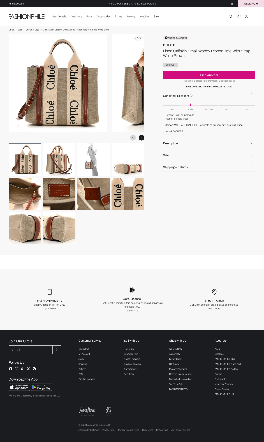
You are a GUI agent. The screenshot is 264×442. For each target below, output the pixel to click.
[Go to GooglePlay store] (41, 389)
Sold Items (129, 374)
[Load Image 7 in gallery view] (93, 194)
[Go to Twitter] (28, 369)
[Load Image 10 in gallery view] (59, 228)
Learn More (49, 308)
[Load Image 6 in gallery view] (59, 194)
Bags (20, 29)
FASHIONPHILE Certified (226, 369)
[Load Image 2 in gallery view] (59, 159)
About (217, 349)
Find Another (209, 74)
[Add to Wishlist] (138, 38)
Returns (82, 369)
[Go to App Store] (20, 389)
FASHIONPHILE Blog (225, 359)
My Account (84, 354)
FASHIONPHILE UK (224, 394)
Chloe (11, 29)
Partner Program (222, 389)
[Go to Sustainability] (108, 411)
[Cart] (254, 16)
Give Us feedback (86, 379)
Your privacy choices (180, 430)
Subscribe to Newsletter (180, 379)
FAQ (80, 374)
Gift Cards (174, 364)
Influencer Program (224, 384)
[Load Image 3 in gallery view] (93, 159)
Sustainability (221, 379)
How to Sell (129, 349)
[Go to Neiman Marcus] (87, 411)
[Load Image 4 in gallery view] (128, 159)
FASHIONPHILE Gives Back (228, 364)
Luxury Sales (175, 359)
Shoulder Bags (33, 29)
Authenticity (174, 354)
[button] (230, 16)
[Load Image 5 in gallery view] (25, 194)
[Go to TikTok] (22, 369)
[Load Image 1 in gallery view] (25, 159)
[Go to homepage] (26, 16)
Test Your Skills (176, 384)
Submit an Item (131, 354)
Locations (219, 354)
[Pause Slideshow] (232, 3)
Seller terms (147, 430)
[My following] (238, 16)
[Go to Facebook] (11, 369)
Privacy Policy (108, 430)
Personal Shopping (178, 369)
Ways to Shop (175, 349)
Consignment (130, 369)
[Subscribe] (56, 349)
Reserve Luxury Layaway (180, 374)
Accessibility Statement (88, 430)
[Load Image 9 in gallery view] (25, 228)
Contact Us (83, 349)
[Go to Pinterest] (34, 369)
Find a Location (17, 3)
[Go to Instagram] (16, 369)
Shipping (82, 364)
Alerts (81, 359)
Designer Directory (132, 364)
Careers (218, 374)
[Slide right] (141, 138)
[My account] (246, 16)
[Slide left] (133, 138)
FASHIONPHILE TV (178, 389)
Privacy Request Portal (128, 430)
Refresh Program (132, 359)
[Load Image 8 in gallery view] (128, 194)
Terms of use (162, 430)
